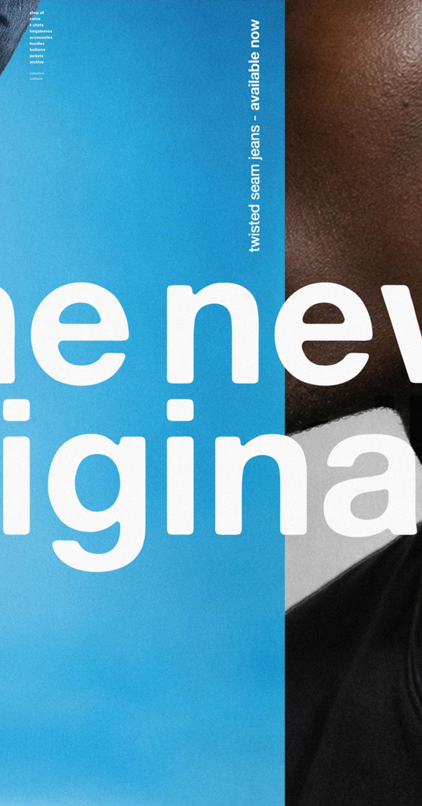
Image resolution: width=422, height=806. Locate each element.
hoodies (37, 43)
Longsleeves (41, 31)
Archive (37, 62)
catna (35, 19)
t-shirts (37, 25)
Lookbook (36, 78)
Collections (37, 73)
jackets (36, 56)
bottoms (37, 50)
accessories (41, 37)
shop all (37, 13)
